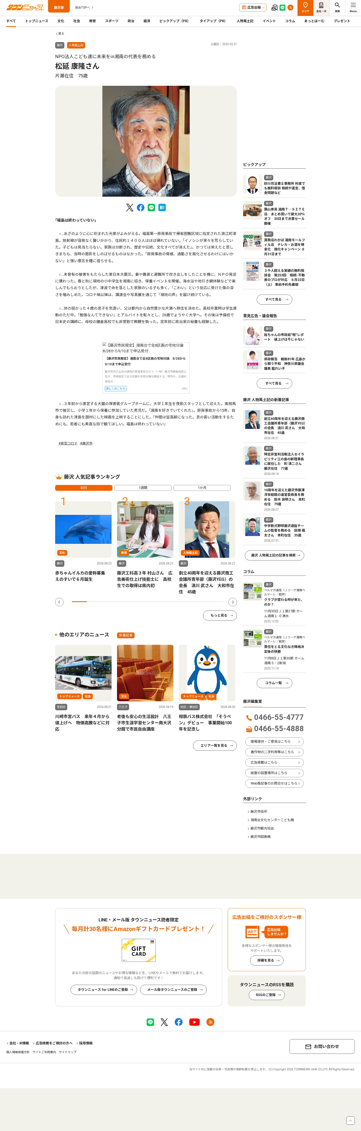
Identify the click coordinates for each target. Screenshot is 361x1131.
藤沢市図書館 (260, 837)
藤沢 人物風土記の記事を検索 (273, 555)
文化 (60, 21)
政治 (131, 21)
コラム (290, 21)
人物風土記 (245, 21)
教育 (92, 21)
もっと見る (219, 615)
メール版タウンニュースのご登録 (172, 990)
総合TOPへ (82, 7)
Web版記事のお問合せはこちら (274, 783)
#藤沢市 (86, 443)
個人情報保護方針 (18, 1052)
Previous (59, 602)
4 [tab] (124, 601)
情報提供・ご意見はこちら (271, 742)
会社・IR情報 (19, 1043)
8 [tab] (185, 601)
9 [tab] (200, 601)
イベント (269, 21)
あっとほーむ (314, 21)
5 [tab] (139, 601)
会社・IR (321, 11)
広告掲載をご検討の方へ (54, 1043)
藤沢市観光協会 (262, 828)
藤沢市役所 (258, 812)
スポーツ (111, 21)
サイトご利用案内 (44, 1052)
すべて (11, 21)
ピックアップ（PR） (175, 21)
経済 (147, 21)
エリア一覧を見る (214, 746)
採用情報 (86, 1043)
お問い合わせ (326, 1046)
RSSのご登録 (266, 995)
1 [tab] (79, 601)
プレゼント (342, 21)
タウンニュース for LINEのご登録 (103, 990)
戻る (61, 33)
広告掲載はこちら (264, 762)
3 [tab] (109, 601)
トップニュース (36, 21)
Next (233, 602)
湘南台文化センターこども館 (272, 820)
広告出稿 (254, 7)
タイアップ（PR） (214, 21)
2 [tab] (94, 601)
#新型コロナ (68, 443)
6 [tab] (155, 601)
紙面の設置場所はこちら (269, 773)
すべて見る (273, 299)
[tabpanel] (146, 141)
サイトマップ (67, 1052)
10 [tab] (215, 601)
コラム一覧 (273, 683)
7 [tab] (170, 601)
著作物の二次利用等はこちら (272, 752)
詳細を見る (265, 960)
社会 (76, 21)
